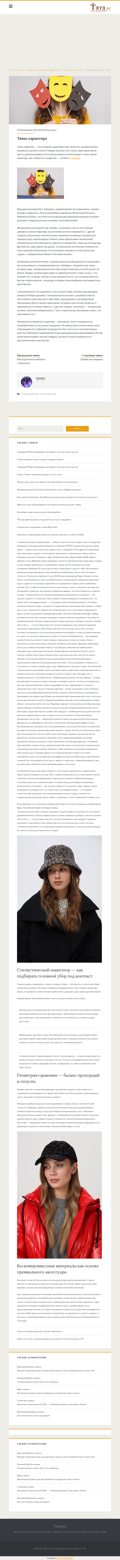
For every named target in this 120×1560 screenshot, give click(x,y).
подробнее (74, 158)
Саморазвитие (49, 70)
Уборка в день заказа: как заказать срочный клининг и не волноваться (47, 482)
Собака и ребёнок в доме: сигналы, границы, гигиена (40, 459)
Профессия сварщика (91, 359)
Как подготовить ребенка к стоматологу (31, 361)
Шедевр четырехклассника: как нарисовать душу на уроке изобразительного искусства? (56, 1370)
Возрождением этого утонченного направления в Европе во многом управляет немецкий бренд (59, 804)
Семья (30, 70)
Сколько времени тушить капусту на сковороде (37, 1382)
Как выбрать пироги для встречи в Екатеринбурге (39, 512)
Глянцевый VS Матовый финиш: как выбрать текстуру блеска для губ (47, 452)
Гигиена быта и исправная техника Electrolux (37, 527)
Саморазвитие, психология (38, 394)
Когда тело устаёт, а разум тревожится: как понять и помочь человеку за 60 (50, 1339)
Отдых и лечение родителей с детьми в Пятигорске (39, 1331)
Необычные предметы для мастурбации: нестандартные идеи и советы (48, 1393)
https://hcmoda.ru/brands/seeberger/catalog (37, 808)
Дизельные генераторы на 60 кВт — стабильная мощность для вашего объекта (52, 1404)
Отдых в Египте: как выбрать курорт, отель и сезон (39, 474)
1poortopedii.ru (65, 1558)
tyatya (53, 130)
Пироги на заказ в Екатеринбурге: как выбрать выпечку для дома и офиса (49, 504)
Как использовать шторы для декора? (33, 1415)
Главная (15, 70)
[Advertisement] (60, 37)
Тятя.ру (60, 1526)
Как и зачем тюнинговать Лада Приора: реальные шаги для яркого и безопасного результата (57, 497)
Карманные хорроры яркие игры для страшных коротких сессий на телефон (50, 534)
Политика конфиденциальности (60, 1548)
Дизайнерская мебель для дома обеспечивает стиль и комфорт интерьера (49, 489)
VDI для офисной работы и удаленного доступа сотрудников (44, 519)
